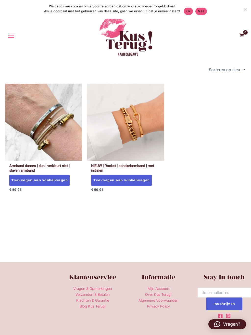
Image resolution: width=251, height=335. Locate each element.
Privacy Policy (158, 306)
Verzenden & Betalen (92, 294)
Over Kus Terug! (158, 294)
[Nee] (244, 9)
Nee (201, 11)
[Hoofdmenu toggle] (11, 35)
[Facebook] (220, 315)
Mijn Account (158, 288)
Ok (188, 11)
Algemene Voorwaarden (158, 300)
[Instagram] (228, 315)
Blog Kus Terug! (93, 306)
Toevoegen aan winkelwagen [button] (39, 180)
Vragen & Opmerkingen (92, 288)
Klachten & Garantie (92, 300)
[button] (227, 324)
